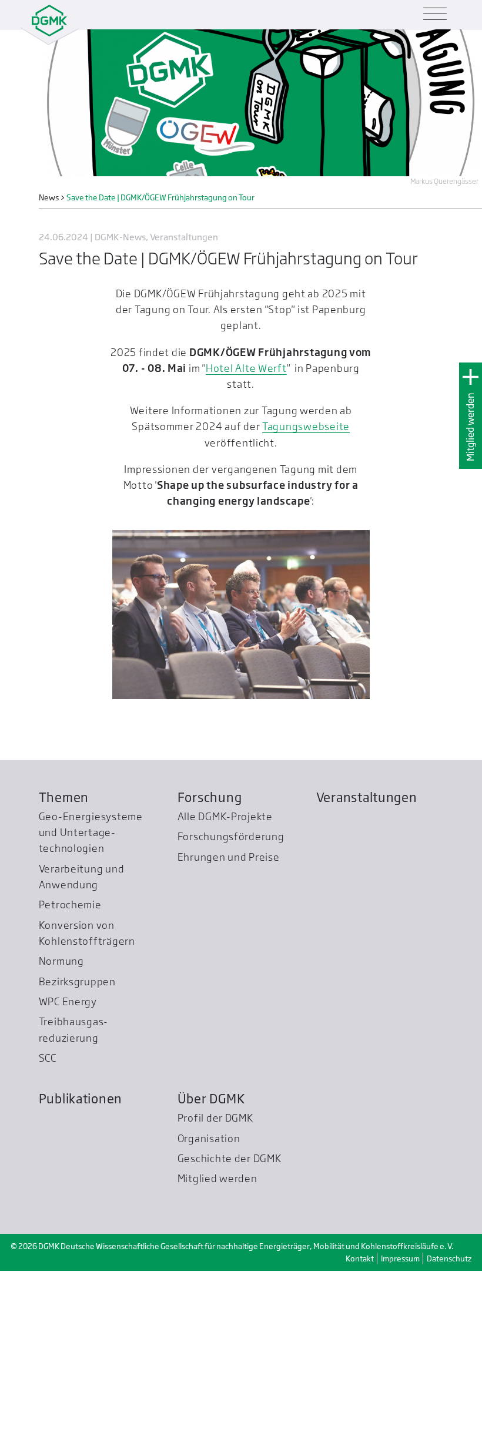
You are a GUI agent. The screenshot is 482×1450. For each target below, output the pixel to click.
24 (220, 723)
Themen (64, 976)
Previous (130, 916)
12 (268, 708)
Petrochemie (70, 1084)
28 (275, 723)
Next (352, 916)
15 (308, 708)
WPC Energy (68, 1180)
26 (248, 723)
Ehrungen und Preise (229, 1036)
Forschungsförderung (231, 1015)
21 (180, 723)
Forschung (210, 976)
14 (295, 708)
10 (240, 708)
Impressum (400, 1437)
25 (234, 723)
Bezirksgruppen (77, 1160)
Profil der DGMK (215, 1297)
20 (166, 723)
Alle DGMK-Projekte (225, 995)
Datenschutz (449, 1437)
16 (322, 708)
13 (281, 708)
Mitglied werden (470, 427)
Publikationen (81, 1277)
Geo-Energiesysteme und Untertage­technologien (91, 1011)
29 (288, 723)
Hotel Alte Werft (246, 368)
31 (315, 723)
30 (302, 723)
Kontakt (360, 1437)
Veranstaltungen (366, 976)
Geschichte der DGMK (230, 1337)
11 (254, 708)
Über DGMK (211, 1277)
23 (207, 723)
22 (193, 723)
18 (349, 708)
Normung (61, 1140)
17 (335, 708)
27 (261, 723)
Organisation (209, 1317)
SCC (47, 1237)
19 (362, 708)
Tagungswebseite (306, 426)
